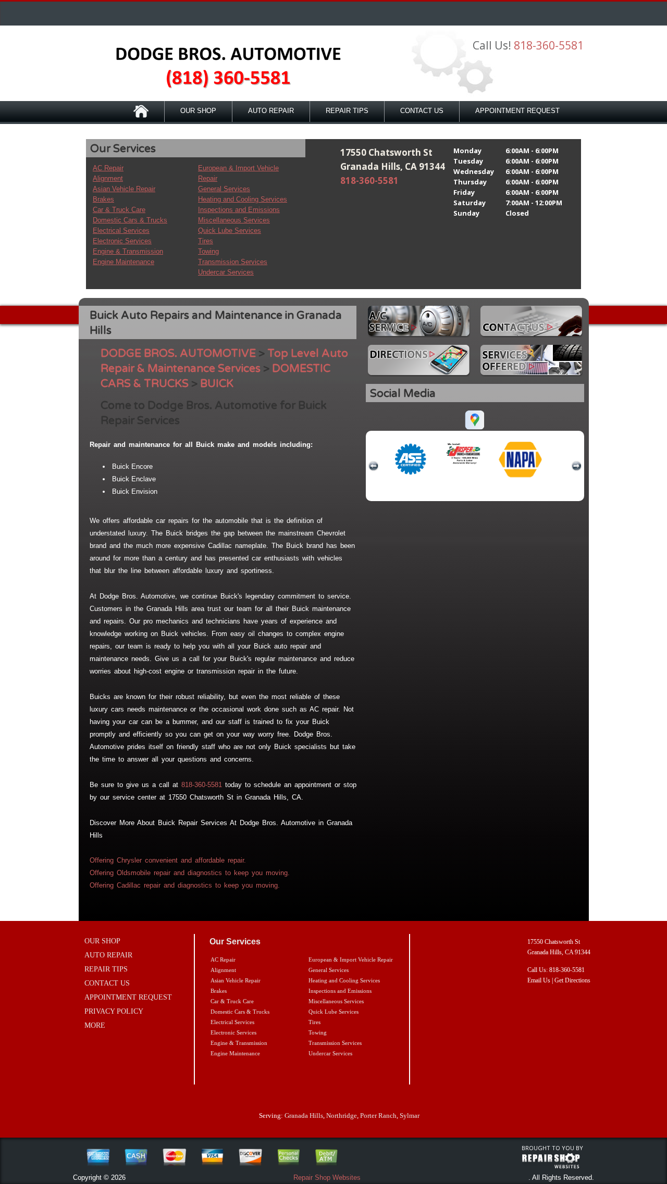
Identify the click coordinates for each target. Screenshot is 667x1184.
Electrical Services (121, 230)
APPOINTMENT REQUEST (517, 111)
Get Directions (572, 980)
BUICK (216, 383)
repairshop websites (551, 1161)
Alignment (108, 178)
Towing (208, 251)
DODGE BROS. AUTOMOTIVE (178, 353)
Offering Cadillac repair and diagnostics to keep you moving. (185, 885)
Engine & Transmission (128, 251)
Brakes (103, 199)
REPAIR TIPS (347, 111)
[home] (218, 68)
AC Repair (108, 168)
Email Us (538, 980)
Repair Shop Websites (327, 1177)
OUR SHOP (198, 111)
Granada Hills (304, 1115)
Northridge (341, 1115)
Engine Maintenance (123, 262)
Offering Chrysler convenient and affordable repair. (168, 860)
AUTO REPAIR (271, 111)
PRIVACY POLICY (113, 1011)
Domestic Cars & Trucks (130, 220)
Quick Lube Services (229, 230)
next (576, 466)
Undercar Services (226, 272)
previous (373, 466)
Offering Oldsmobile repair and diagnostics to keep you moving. (190, 873)
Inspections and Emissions (239, 210)
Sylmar (409, 1115)
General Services (224, 189)
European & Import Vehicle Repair (350, 959)
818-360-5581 (549, 45)
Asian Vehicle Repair (124, 189)
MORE (94, 1025)
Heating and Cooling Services (242, 199)
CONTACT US (421, 111)
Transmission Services (232, 262)
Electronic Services (122, 241)
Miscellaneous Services (234, 220)
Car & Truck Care (119, 210)
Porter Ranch (378, 1115)
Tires (205, 241)
